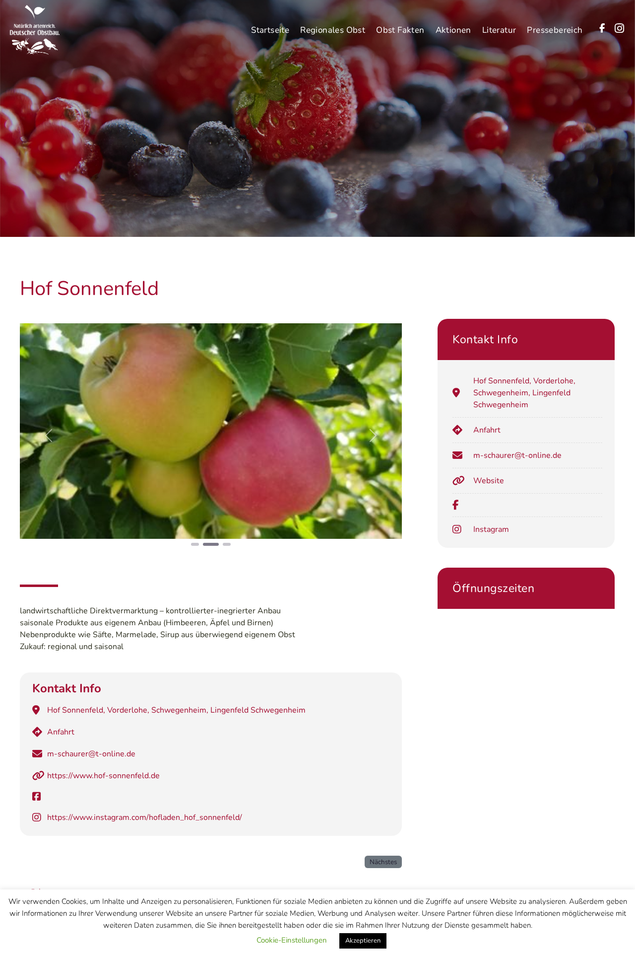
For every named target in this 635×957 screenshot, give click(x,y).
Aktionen (453, 30)
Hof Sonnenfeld (89, 288)
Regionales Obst (332, 30)
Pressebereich (554, 30)
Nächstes (383, 862)
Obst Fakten (400, 30)
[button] (48, 435)
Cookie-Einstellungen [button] (291, 940)
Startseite (270, 30)
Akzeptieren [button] (363, 940)
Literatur (499, 30)
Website (488, 480)
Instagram (491, 529)
